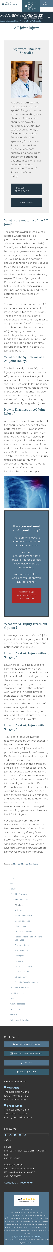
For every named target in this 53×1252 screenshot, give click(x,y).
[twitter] (10, 1135)
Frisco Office (14, 1105)
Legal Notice (19, 1236)
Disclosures (34, 1236)
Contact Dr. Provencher (18, 1182)
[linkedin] (15, 1135)
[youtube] (20, 1135)
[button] (26, 1200)
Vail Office (13, 1087)
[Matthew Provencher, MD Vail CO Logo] (22, 14)
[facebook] (5, 1135)
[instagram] (25, 1135)
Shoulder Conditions (29, 864)
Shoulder (17, 864)
